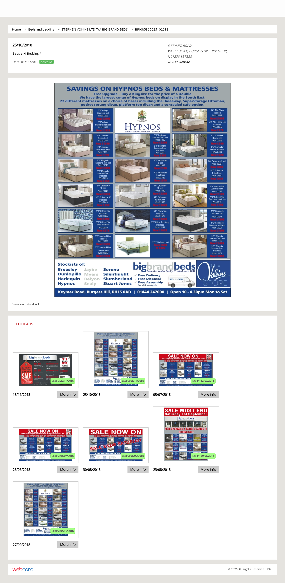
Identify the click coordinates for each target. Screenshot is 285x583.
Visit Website (180, 62)
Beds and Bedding (26, 53)
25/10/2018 (22, 44)
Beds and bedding (41, 29)
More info (68, 394)
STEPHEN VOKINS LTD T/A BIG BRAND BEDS (95, 29)
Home (16, 29)
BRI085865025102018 (151, 29)
